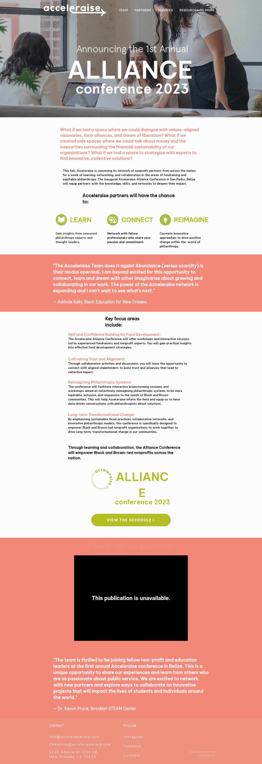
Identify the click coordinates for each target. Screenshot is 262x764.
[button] (210, 10)
